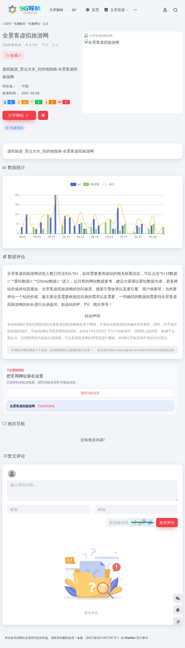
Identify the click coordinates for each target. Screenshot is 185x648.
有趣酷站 (20, 23)
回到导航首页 (90, 392)
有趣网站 (34, 23)
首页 (8, 23)
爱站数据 (22, 281)
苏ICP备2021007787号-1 (102, 637)
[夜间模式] (178, 621)
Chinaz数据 (47, 281)
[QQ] (178, 610)
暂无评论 (16, 456)
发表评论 (167, 522)
